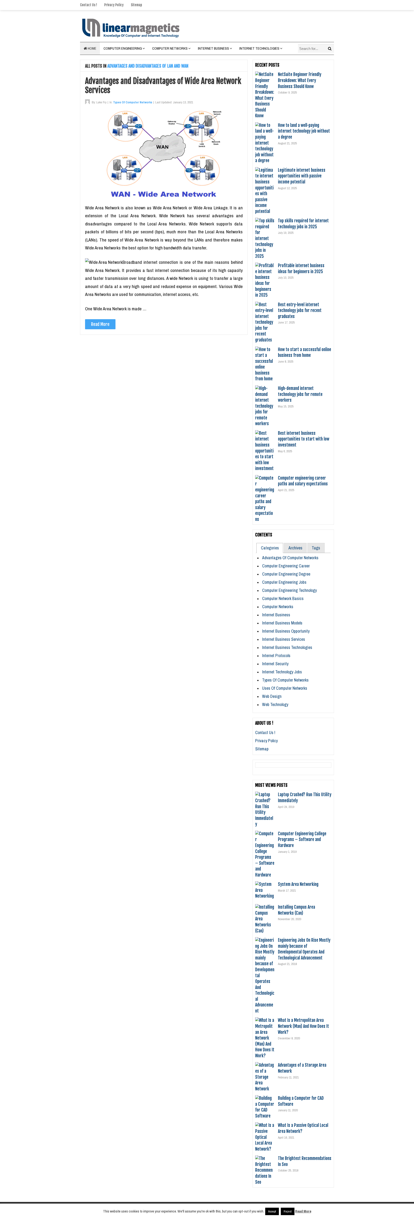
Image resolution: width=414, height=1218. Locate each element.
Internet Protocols (276, 655)
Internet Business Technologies (287, 647)
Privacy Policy (114, 5)
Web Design (272, 696)
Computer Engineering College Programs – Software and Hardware (302, 839)
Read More (100, 324)
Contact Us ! (88, 5)
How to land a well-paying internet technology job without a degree (304, 131)
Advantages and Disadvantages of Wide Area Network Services (163, 85)
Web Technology (275, 704)
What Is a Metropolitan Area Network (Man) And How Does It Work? (303, 1026)
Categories (270, 548)
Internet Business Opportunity (286, 631)
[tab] (269, 548)
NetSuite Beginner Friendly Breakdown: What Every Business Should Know (299, 80)
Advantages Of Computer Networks (290, 557)
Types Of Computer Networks (132, 102)
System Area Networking (298, 884)
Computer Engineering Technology (289, 590)
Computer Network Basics (283, 598)
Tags (316, 548)
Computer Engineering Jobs (284, 582)
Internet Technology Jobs (282, 672)
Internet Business (213, 48)
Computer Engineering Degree (286, 574)
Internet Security (275, 663)
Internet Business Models (282, 623)
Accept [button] (272, 1211)
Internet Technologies (259, 48)
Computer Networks (170, 48)
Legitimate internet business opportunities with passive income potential (301, 175)
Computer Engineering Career (286, 566)
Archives (295, 548)
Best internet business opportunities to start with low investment (303, 438)
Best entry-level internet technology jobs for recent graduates (300, 310)
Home (91, 48)
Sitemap (136, 5)
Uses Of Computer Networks (284, 688)
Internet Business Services (283, 639)
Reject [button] (288, 1211)
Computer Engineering (123, 48)
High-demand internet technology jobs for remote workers (300, 394)
